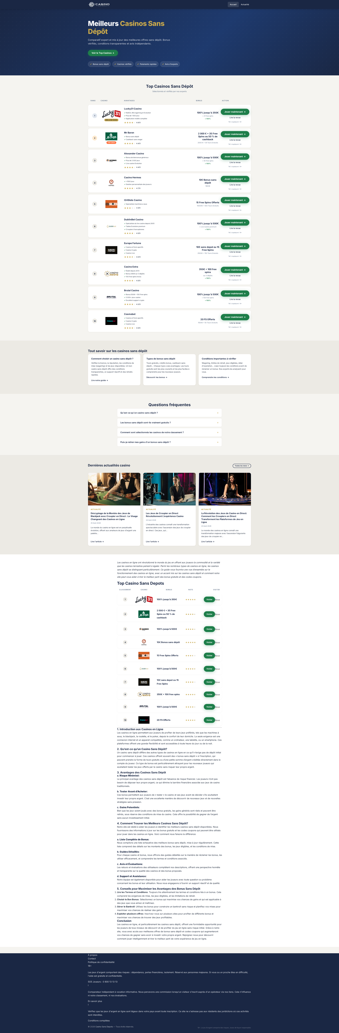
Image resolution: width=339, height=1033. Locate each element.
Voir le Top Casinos (103, 53)
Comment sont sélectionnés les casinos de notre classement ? (169, 432)
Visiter (209, 599)
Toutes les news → (242, 466)
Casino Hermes (132, 177)
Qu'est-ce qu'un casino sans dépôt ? (169, 412)
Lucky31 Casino (133, 108)
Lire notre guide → (99, 380)
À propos (92, 955)
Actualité (245, 4)
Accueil (233, 4)
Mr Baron (129, 132)
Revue (217, 600)
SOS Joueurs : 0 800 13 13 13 (102, 981)
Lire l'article (97, 541)
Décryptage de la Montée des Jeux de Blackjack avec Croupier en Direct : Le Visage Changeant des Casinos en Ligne (114, 516)
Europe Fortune (132, 243)
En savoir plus (95, 1001)
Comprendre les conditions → (215, 377)
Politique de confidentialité (101, 962)
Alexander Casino (134, 153)
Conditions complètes (99, 1020)
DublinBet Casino (133, 219)
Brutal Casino (131, 290)
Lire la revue (235, 117)
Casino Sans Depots (104, 1026)
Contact (92, 958)
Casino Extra (131, 266)
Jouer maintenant (235, 111)
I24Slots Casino (133, 200)
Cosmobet (129, 314)
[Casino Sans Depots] (99, 4)
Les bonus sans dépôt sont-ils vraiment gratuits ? (169, 422)
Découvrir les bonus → (156, 377)
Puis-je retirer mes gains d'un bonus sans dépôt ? (169, 442)
